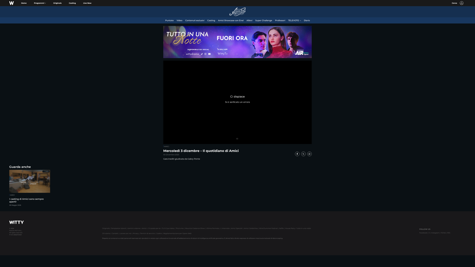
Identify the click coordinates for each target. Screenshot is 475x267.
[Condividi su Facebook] (297, 154)
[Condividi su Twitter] (303, 154)
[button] (40, 3)
